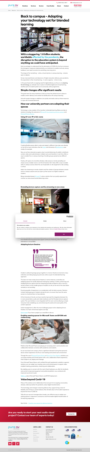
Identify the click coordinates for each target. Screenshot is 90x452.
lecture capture (59, 112)
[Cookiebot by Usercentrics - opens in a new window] (67, 217)
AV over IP (43, 112)
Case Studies (50, 6)
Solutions (25, 6)
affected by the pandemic (45, 57)
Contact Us (71, 414)
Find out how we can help (30, 183)
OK (64, 234)
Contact (66, 6)
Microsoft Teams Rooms (38, 355)
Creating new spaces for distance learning (40, 403)
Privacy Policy (11, 450)
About (59, 6)
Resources (14, 10)
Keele (44, 147)
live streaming (51, 112)
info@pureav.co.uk (77, 2)
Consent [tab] (25, 221)
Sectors (41, 6)
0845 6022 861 (62, 2)
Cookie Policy (57, 229)
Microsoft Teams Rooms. (27, 114)
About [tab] (64, 221)
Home (9, 10)
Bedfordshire (59, 147)
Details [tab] (45, 221)
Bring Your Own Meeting (54, 355)
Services (33, 6)
